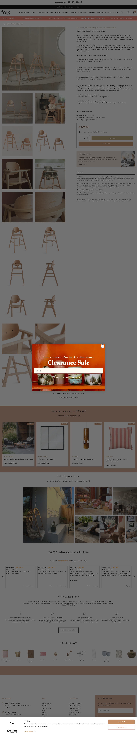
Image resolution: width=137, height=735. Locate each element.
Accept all (121, 722)
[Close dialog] (102, 346)
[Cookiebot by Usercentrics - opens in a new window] (12, 731)
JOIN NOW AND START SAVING (69, 377)
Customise (120, 727)
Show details (28, 731)
